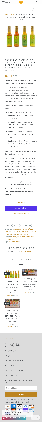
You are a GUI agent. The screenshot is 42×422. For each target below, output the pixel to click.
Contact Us (12, 375)
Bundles (15, 229)
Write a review (26, 251)
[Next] (34, 9)
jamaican (22, 237)
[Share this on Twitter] (11, 225)
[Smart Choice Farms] (21, 2)
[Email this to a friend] (30, 225)
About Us (10, 351)
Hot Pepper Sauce (14, 242)
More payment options (21, 214)
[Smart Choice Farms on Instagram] (18, 345)
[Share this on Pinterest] (20, 225)
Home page (8, 232)
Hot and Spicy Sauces (20, 232)
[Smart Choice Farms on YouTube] (12, 345)
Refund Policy (14, 365)
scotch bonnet (9, 239)
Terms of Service (15, 370)
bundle (13, 237)
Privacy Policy (14, 361)
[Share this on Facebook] (16, 225)
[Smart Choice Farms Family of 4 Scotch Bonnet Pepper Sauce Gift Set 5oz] (21, 36)
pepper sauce (30, 237)
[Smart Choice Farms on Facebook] (7, 345)
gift (17, 237)
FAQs (8, 356)
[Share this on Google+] (25, 225)
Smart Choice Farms (21, 234)
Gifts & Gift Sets (28, 229)
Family (20, 229)
